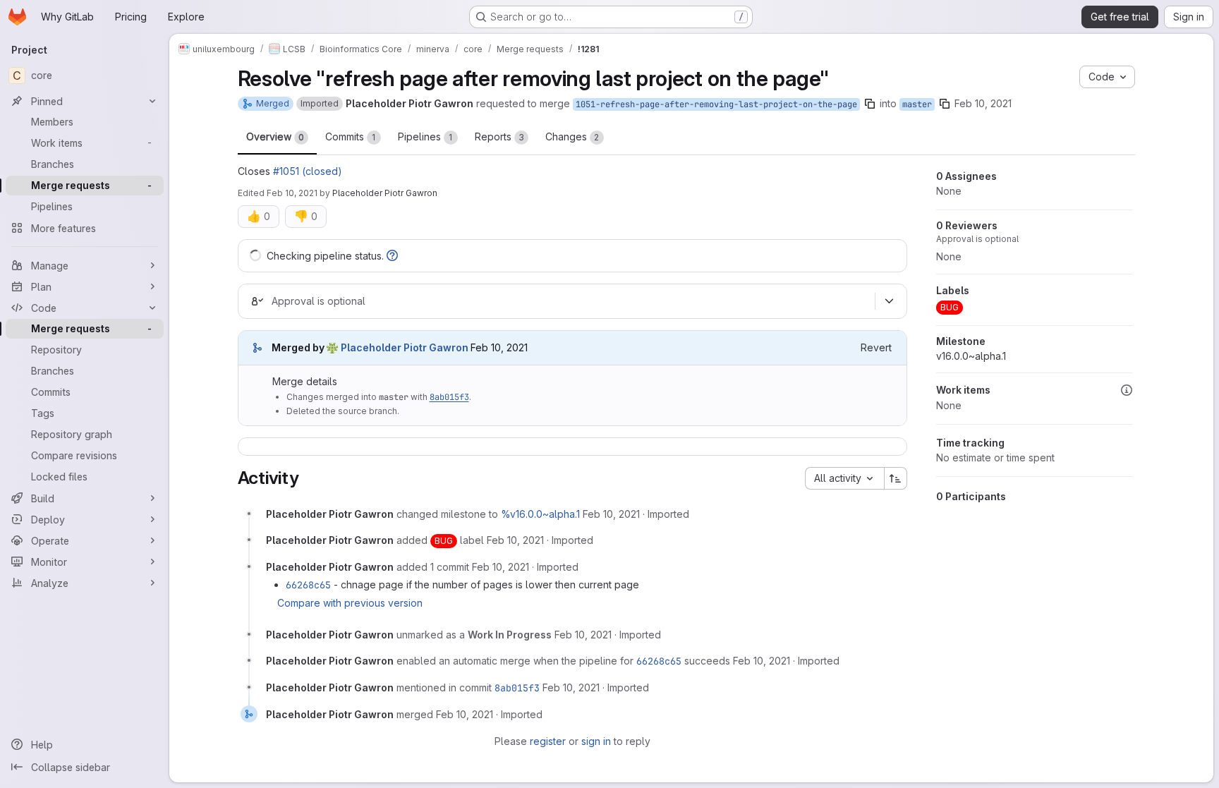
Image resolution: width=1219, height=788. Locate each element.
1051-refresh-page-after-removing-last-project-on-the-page (716, 104)
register (548, 741)
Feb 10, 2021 (983, 103)
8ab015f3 (449, 397)
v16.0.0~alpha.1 (971, 356)
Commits (350, 137)
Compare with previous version (350, 603)
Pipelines (425, 137)
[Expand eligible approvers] (889, 301)
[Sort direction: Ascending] (896, 478)
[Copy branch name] (869, 103)
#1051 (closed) (307, 171)
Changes (572, 137)
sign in (596, 741)
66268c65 (308, 584)
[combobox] (844, 478)
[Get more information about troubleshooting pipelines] (392, 255)
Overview (275, 137)
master (917, 104)
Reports (499, 137)
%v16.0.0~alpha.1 (540, 514)
